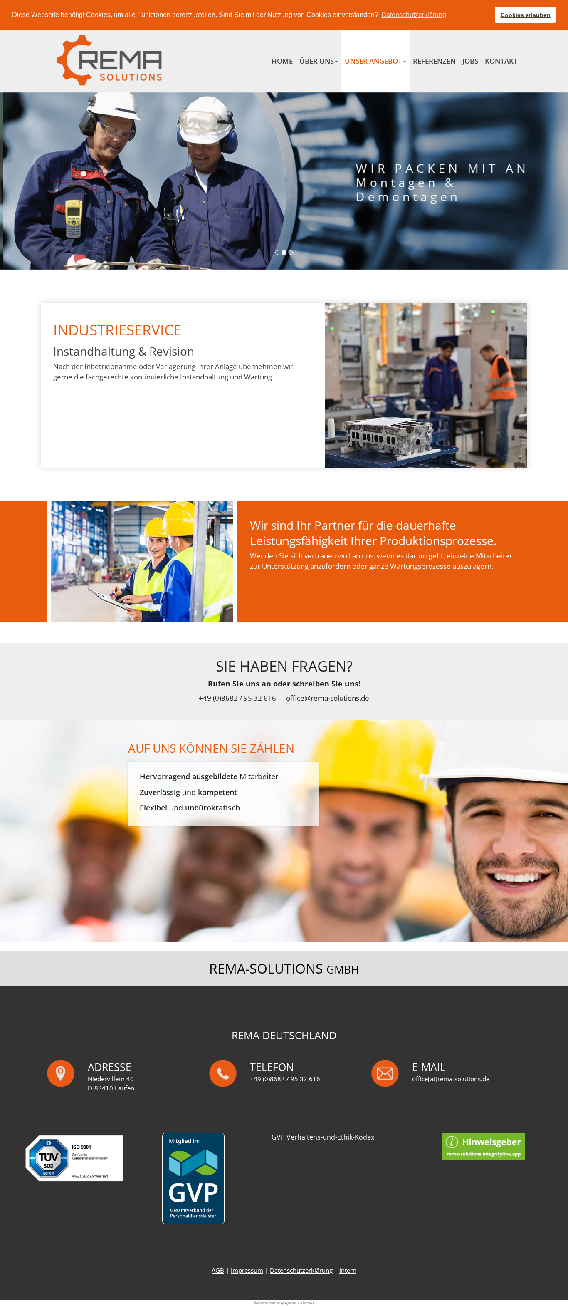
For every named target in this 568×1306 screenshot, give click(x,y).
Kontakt (501, 61)
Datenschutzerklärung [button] (413, 14)
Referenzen (434, 61)
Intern (347, 1270)
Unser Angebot (373, 61)
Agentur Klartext (299, 1303)
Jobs (470, 61)
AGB (218, 1270)
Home (282, 61)
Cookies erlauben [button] (526, 15)
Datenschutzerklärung (301, 1270)
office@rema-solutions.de (327, 698)
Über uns (316, 61)
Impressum (247, 1270)
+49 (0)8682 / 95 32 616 (237, 698)
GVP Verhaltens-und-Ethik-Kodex (323, 1137)
